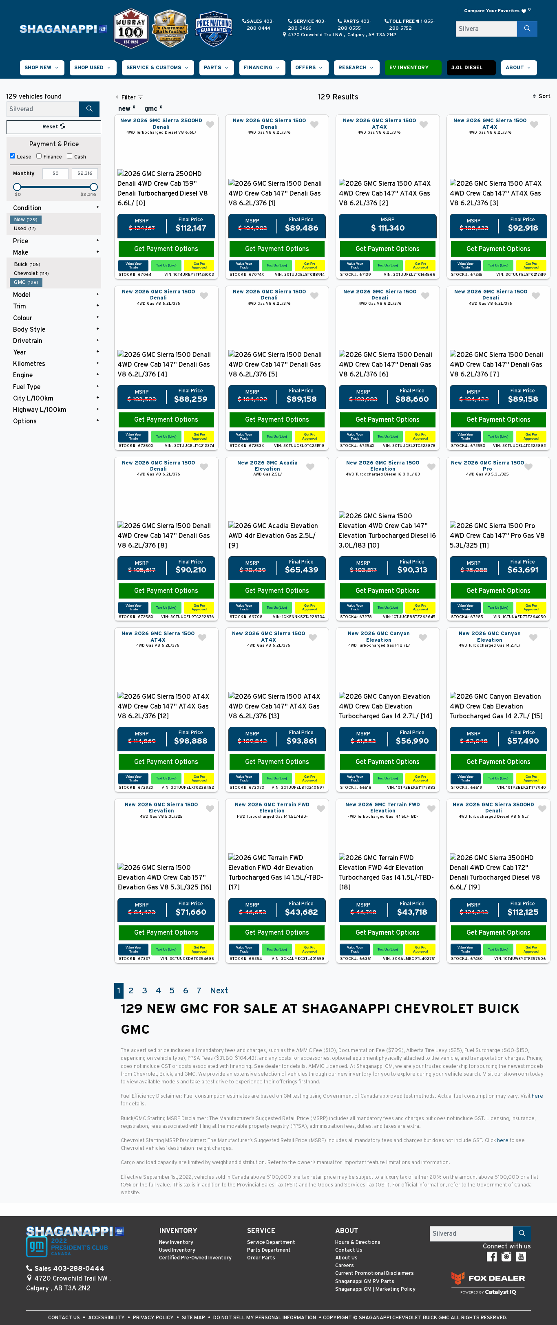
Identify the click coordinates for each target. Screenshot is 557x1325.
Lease (24, 157)
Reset (51, 127)
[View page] (131, 28)
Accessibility (107, 1318)
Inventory (178, 1231)
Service (261, 1231)
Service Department (271, 1242)
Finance (53, 157)
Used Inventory (177, 1250)
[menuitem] (55, 219)
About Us (346, 1258)
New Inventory (176, 1242)
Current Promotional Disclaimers (374, 1273)
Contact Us (348, 1250)
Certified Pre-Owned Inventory (195, 1258)
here (537, 1096)
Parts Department (269, 1250)
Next (219, 990)
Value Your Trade (133, 265)
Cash (80, 157)
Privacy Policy (154, 1318)
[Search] (527, 29)
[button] (42, 67)
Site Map (194, 1318)
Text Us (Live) (166, 265)
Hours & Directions (357, 1242)
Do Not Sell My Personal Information (265, 1318)
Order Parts (261, 1258)
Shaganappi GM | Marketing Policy (375, 1289)
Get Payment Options (166, 249)
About (346, 1231)
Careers (344, 1265)
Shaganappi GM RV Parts (364, 1281)
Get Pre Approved (199, 265)
